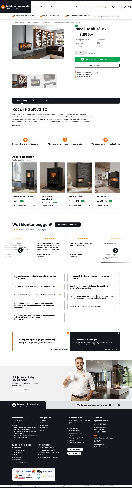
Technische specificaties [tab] (42, 100)
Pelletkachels (18, 460)
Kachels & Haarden (40, 7)
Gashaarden (18, 455)
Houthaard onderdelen (47, 448)
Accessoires (68, 7)
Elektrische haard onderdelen (49, 452)
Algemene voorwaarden (41, 486)
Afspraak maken (75, 449)
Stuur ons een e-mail (74, 424)
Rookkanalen (89, 7)
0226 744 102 (72, 422)
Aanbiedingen (102, 7)
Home (16, 22)
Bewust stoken (18, 420)
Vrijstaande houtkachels (60, 22)
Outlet (78, 7)
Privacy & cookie (64, 486)
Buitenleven (17, 448)
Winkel (22, 22)
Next (59, 49)
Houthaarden (45, 22)
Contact (71, 435)
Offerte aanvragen (95, 66)
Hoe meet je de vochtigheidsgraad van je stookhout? (25, 432)
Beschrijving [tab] (22, 100)
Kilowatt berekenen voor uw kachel (25, 423)
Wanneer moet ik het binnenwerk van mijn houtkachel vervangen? (25, 428)
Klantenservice (73, 428)
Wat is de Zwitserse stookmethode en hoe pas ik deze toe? (26, 436)
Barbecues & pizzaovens (22, 462)
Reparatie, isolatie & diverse (49, 457)
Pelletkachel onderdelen (47, 450)
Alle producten (21, 390)
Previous (14, 49)
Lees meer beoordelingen (67, 224)
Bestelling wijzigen (74, 431)
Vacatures (72, 440)
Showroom (43, 420)
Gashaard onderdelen (47, 455)
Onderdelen (55, 7)
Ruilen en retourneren (76, 433)
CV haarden (17, 457)
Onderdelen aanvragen (76, 443)
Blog (15, 425)
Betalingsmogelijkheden (76, 438)
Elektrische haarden (20, 450)
